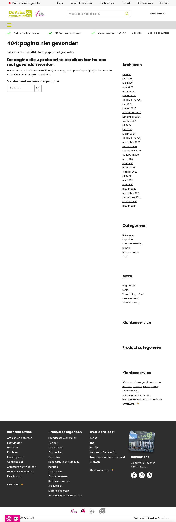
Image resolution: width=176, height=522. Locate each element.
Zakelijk (126, 3)
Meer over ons (99, 470)
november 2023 (131, 142)
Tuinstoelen (55, 447)
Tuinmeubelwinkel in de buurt (107, 457)
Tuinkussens (55, 471)
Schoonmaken (130, 252)
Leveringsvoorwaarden (135, 399)
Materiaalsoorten (58, 490)
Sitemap (95, 462)
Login (125, 290)
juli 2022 (126, 176)
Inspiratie (127, 239)
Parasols (53, 466)
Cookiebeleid (130, 390)
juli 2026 (126, 74)
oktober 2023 (129, 146)
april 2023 (127, 163)
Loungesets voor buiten (62, 438)
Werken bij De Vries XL (103, 452)
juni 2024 (127, 129)
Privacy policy (150, 386)
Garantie (127, 386)
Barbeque (128, 235)
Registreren (128, 285)
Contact (164, 3)
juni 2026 (127, 78)
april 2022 (127, 184)
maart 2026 (128, 91)
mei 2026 (127, 82)
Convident (163, 518)
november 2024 (131, 116)
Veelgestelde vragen (82, 3)
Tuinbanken (55, 452)
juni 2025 (127, 104)
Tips (124, 256)
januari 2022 (129, 188)
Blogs (60, 3)
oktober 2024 (130, 121)
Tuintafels (54, 457)
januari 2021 (128, 205)
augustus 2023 (130, 154)
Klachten (137, 386)
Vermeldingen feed (133, 294)
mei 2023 (127, 159)
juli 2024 (126, 125)
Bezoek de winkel (158, 32)
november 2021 (131, 193)
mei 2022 (127, 180)
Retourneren (154, 382)
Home (25, 52)
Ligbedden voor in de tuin (63, 462)
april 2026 (127, 87)
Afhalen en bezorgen (134, 382)
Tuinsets (53, 442)
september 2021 (131, 197)
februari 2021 (129, 201)
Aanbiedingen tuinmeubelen (65, 495)
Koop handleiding (132, 243)
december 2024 (131, 112)
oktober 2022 (129, 171)
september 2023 (131, 150)
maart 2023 (128, 167)
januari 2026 (129, 95)
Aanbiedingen (107, 3)
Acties (93, 438)
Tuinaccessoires (58, 476)
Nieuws (126, 248)
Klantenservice (145, 3)
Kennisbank (155, 399)
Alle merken (55, 486)
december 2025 (131, 99)
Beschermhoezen (59, 481)
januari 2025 (129, 108)
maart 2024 (128, 133)
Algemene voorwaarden (136, 395)
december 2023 (131, 138)
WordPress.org (130, 302)
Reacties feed (130, 298)
